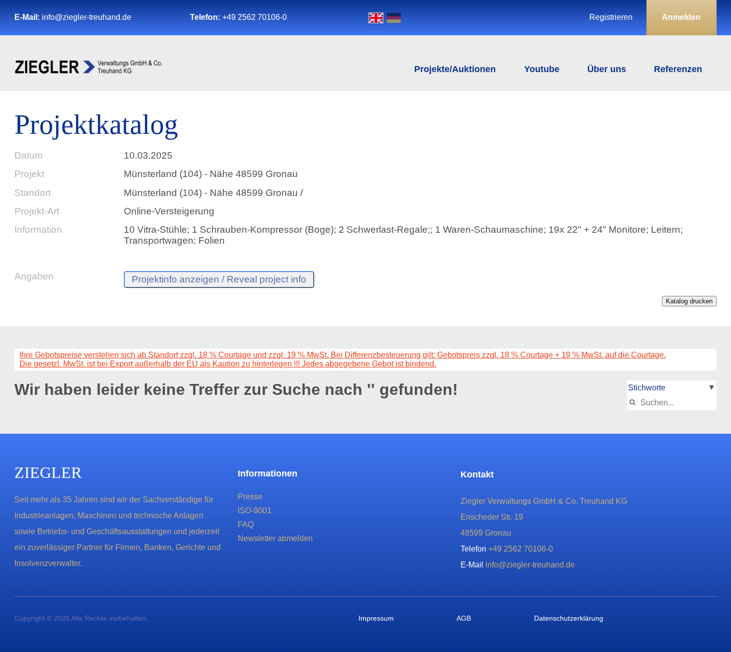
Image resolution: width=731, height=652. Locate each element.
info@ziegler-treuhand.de (86, 17)
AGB (464, 618)
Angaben (34, 276)
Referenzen (678, 69)
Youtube (541, 69)
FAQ (246, 524)
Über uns (606, 69)
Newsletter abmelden (275, 538)
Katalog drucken (689, 301)
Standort (32, 192)
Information (38, 229)
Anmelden (681, 17)
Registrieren (611, 17)
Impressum (376, 618)
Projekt (29, 174)
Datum (28, 155)
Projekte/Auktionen (455, 69)
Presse (250, 496)
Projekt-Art (36, 211)
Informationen (267, 473)
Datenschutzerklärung (568, 618)
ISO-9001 (255, 510)
